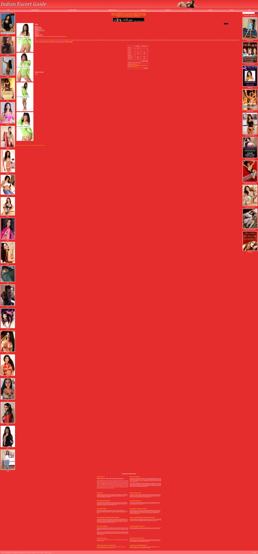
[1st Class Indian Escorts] (128, 21)
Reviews (143, 10)
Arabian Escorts (137, 13)
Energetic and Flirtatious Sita (135, 500)
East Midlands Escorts (137, 15)
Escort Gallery (35, 10)
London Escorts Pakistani (102, 538)
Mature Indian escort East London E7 (137, 538)
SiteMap (254, 552)
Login (249, 10)
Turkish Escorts (129, 16)
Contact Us (168, 10)
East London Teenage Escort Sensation (137, 526)
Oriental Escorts (136, 16)
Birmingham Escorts (119, 15)
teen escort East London (153, 527)
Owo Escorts (143, 13)
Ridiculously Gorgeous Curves (135, 492)
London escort (136, 539)
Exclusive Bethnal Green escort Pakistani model (106, 545)
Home (8, 10)
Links (190, 10)
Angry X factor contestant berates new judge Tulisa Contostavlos (142, 517)
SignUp (231, 10)
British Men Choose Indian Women (103, 500)
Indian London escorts (139, 512)
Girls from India (100, 492)
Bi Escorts (140, 14)
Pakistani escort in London (108, 546)
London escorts (132, 520)
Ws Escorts (126, 14)
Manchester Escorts (128, 15)
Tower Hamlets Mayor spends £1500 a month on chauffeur (108, 517)
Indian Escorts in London (134, 476)
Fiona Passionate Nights (101, 508)
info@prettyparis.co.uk (135, 64)
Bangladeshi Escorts (121, 13)
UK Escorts (123, 16)
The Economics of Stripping (102, 526)
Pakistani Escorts (129, 13)
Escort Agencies (73, 10)
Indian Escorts (114, 13)
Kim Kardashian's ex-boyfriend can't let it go (138, 508)
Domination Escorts (133, 14)
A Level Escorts (120, 14)
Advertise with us (112, 10)
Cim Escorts (114, 14)
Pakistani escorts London (112, 539)
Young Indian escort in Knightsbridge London (138, 545)
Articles (210, 10)
